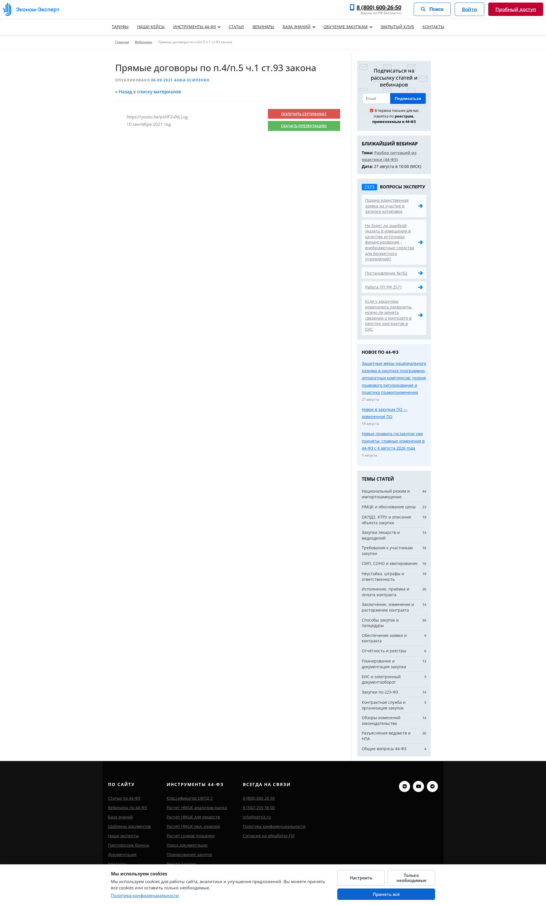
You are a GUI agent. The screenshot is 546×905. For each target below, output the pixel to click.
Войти (469, 9)
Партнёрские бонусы (128, 845)
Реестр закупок (181, 864)
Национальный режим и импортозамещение (386, 493)
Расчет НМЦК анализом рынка (197, 807)
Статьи (236, 26)
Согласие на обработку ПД (269, 835)
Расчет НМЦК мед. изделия (193, 826)
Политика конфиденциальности (274, 826)
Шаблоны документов (129, 826)
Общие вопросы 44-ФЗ (384, 748)
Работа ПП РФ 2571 (383, 287)
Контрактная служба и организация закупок (384, 705)
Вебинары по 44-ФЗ (127, 807)
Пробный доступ (515, 9)
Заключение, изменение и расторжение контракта (388, 607)
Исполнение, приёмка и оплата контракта (385, 591)
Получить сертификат (303, 113)
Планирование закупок (189, 854)
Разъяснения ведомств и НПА (386, 735)
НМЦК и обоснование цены (389, 506)
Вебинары (263, 26)
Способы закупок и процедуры (380, 622)
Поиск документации (187, 845)
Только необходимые (411, 877)
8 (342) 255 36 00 (259, 807)
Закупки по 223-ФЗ (380, 692)
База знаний (297, 26)
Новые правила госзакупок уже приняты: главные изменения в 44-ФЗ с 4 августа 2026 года (393, 441)
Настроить (361, 878)
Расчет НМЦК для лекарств (193, 817)
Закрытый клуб (397, 26)
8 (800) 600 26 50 (259, 798)
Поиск (436, 9)
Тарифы (120, 26)
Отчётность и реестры (384, 650)
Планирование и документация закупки (384, 663)
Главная (122, 42)
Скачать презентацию (304, 125)
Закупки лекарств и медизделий (381, 535)
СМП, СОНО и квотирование (389, 563)
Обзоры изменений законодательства (381, 720)
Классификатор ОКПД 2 (190, 798)
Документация (122, 854)
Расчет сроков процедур (191, 835)
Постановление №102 (386, 273)
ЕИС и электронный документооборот (381, 679)
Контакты (433, 26)
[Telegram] (432, 786)
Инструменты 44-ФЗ (194, 26)
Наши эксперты (123, 835)
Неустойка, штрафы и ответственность (383, 576)
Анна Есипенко (192, 80)
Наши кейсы (151, 26)
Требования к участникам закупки (387, 550)
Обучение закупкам (345, 26)
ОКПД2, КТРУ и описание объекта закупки (386, 519)
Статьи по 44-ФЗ (124, 798)
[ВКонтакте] (404, 786)
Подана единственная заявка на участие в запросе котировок (387, 206)
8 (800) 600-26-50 (379, 7)
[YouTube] (418, 786)
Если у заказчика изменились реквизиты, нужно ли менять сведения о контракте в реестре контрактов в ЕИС (389, 315)
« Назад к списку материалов (148, 92)
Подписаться (408, 98)
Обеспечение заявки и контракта (384, 638)
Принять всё (386, 894)
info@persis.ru (257, 817)
